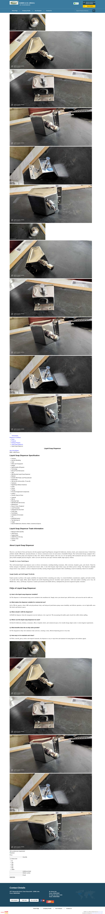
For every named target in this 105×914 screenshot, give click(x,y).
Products (13, 441)
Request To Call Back (15, 437)
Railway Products (15, 442)
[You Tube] (43, 901)
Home (12, 439)
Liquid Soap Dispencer (17, 444)
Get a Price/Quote (14, 450)
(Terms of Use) (100, 911)
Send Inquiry (90, 6)
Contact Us (49, 10)
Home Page (15, 10)
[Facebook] (41, 901)
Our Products (38, 10)
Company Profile (26, 10)
